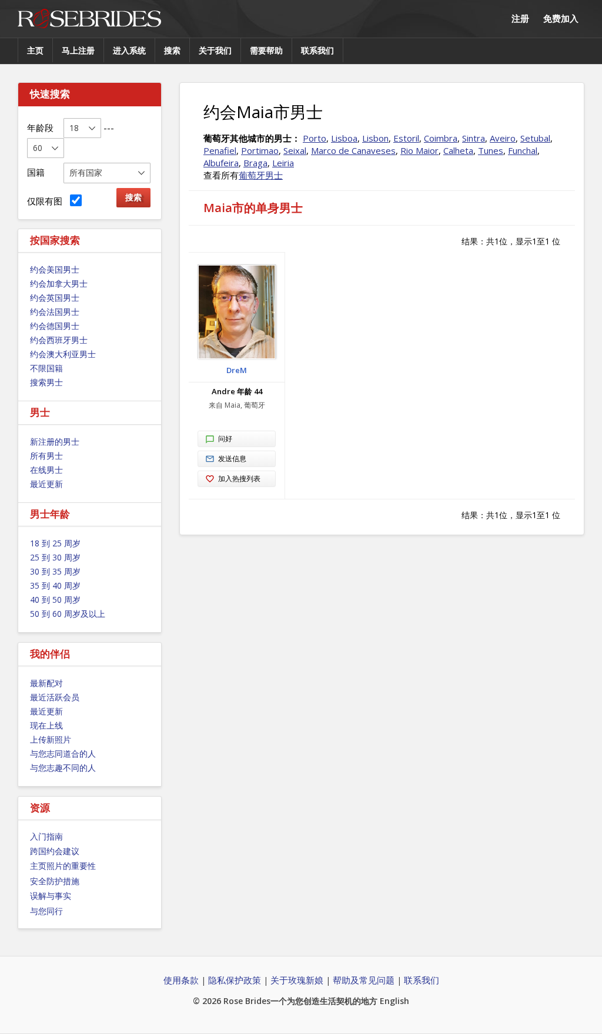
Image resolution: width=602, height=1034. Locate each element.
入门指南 (46, 836)
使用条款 (181, 980)
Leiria (283, 163)
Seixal (294, 150)
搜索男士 (46, 382)
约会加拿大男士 (59, 283)
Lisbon (375, 138)
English (394, 1000)
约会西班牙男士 (59, 339)
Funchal (522, 150)
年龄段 (40, 127)
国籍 (36, 172)
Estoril (406, 138)
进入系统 (129, 50)
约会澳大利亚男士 (63, 354)
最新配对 (46, 683)
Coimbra (440, 138)
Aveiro (503, 138)
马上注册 (78, 50)
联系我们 (317, 50)
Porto (314, 138)
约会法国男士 (54, 311)
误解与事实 (50, 895)
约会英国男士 (54, 297)
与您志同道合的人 (63, 753)
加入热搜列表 (239, 479)
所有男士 (46, 455)
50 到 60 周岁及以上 (67, 613)
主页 (35, 50)
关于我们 (215, 50)
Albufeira (221, 163)
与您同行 (46, 910)
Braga (255, 163)
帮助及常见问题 (363, 980)
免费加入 (560, 18)
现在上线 (46, 725)
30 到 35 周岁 (55, 571)
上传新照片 (50, 739)
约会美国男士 (54, 269)
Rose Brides (89, 19)
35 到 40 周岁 (55, 585)
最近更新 (46, 483)
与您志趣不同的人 (63, 767)
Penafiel (219, 150)
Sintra (473, 138)
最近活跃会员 (54, 697)
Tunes (490, 150)
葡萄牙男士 (261, 175)
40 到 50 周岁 (55, 599)
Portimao (260, 150)
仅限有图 (47, 201)
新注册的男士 (54, 441)
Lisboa (344, 138)
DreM (236, 370)
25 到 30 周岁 (55, 557)
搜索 (172, 50)
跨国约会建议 (54, 851)
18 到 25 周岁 (55, 543)
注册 (520, 18)
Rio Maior (419, 150)
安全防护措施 (54, 881)
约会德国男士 (54, 325)
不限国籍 (46, 368)
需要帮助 (266, 50)
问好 (225, 439)
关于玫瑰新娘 (296, 980)
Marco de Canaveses (353, 150)
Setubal (535, 138)
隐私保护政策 (234, 980)
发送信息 (232, 459)
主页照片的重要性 (63, 865)
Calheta (458, 150)
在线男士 (46, 469)
